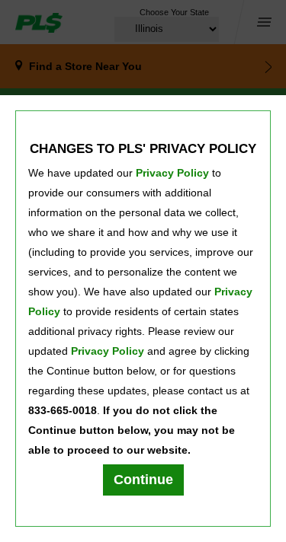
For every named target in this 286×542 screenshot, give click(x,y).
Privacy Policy (172, 173)
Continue (143, 479)
